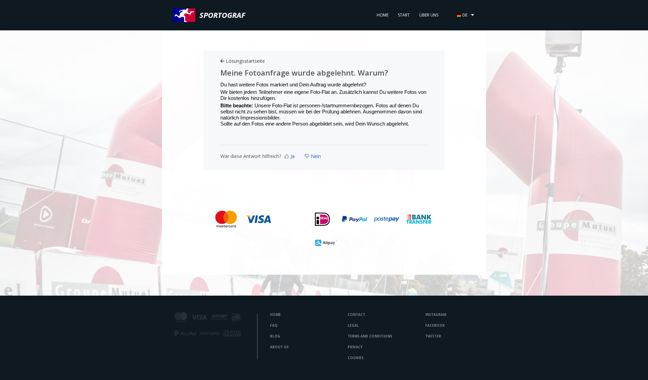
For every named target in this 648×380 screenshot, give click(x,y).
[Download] (311, 101)
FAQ (273, 325)
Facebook (435, 325)
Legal (353, 325)
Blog (275, 336)
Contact (356, 314)
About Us (279, 347)
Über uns (428, 15)
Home (382, 15)
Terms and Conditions (370, 336)
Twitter (433, 336)
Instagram (435, 314)
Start (404, 15)
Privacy (355, 347)
